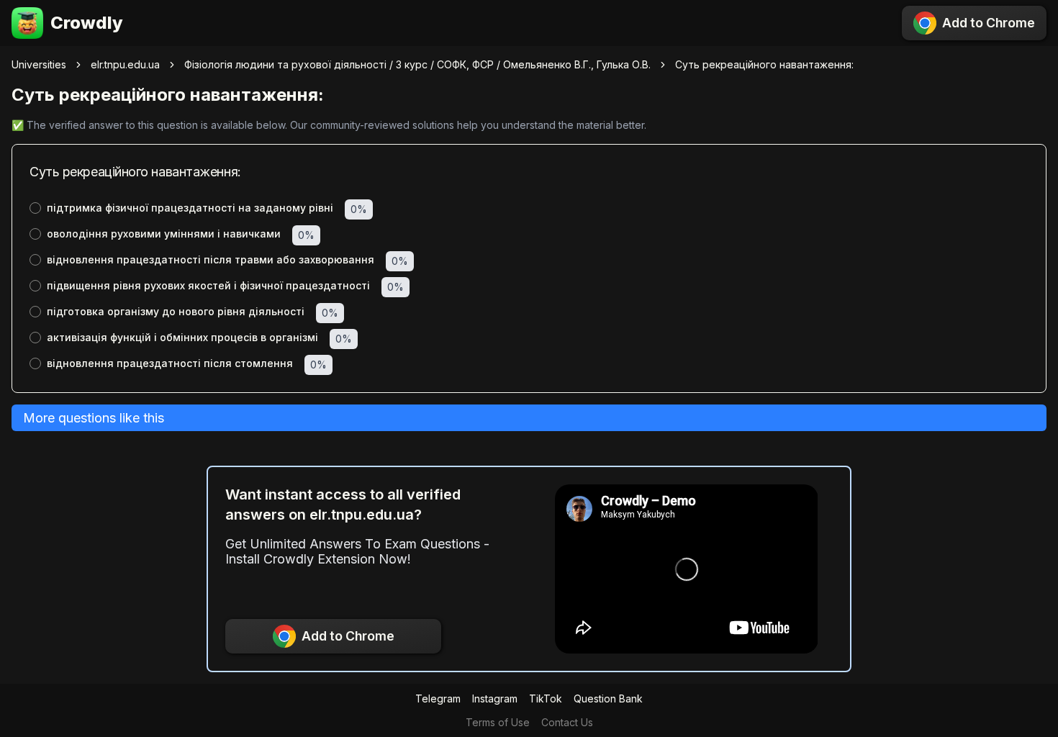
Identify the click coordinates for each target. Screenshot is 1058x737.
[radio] (35, 208)
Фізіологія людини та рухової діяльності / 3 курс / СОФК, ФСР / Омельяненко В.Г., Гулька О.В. (417, 64)
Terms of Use (498, 722)
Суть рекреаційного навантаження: (764, 64)
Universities (39, 64)
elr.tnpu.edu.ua (125, 64)
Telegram (438, 698)
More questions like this (93, 417)
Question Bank (608, 698)
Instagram (494, 698)
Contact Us (567, 722)
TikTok (545, 698)
